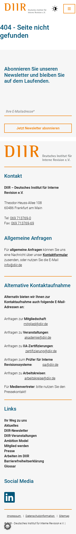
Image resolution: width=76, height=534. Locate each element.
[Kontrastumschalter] (55, 8)
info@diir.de (13, 265)
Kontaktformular (55, 255)
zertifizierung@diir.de (41, 351)
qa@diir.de (50, 365)
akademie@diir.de (37, 337)
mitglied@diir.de (36, 324)
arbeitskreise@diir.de (39, 378)
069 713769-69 (22, 223)
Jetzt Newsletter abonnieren (38, 128)
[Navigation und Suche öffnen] (69, 8)
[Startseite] (25, 8)
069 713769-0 (20, 218)
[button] (7, 526)
